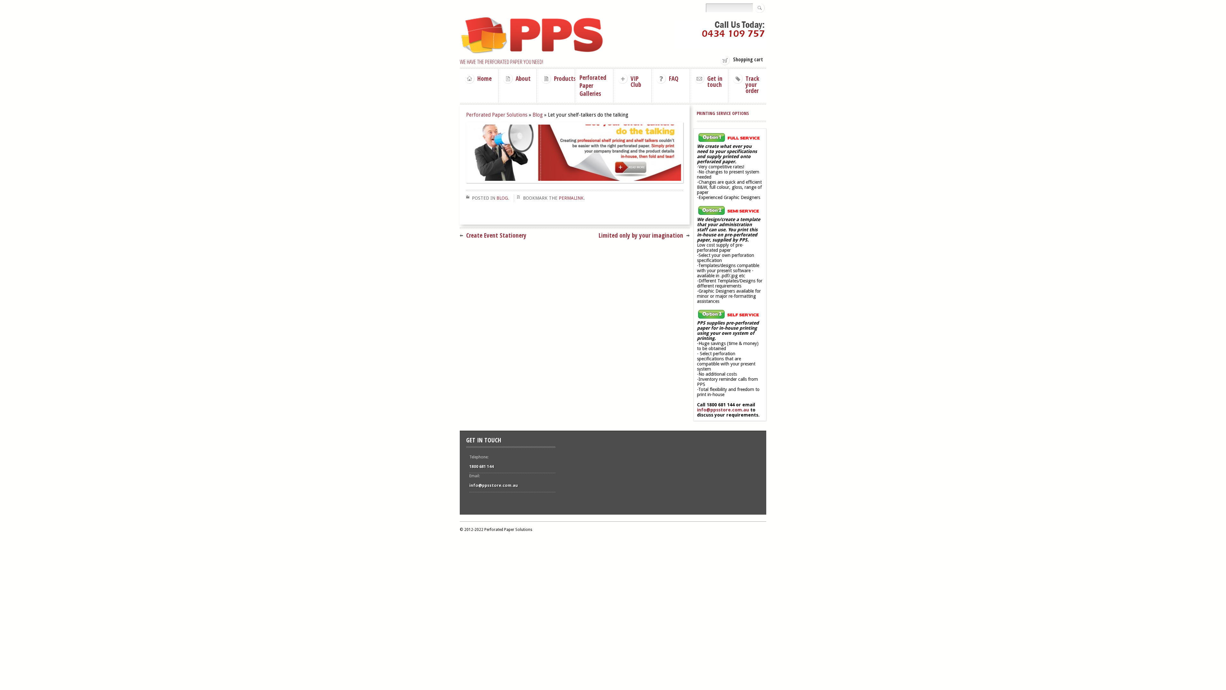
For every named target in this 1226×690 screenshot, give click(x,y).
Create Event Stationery (496, 235)
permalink (571, 198)
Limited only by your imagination (641, 235)
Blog (538, 115)
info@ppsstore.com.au (723, 409)
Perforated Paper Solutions (496, 115)
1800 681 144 (481, 466)
